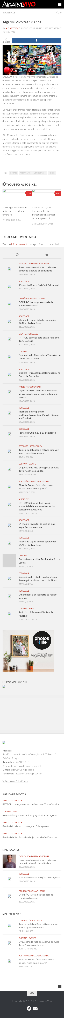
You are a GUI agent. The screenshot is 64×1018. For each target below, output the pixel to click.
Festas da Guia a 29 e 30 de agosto (37, 432)
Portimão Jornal (40, 263)
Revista (52, 173)
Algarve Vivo (12, 28)
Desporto (23, 446)
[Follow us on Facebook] (29, 1008)
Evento (22, 334)
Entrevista (24, 263)
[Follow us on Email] (35, 1008)
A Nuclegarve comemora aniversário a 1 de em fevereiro (15, 211)
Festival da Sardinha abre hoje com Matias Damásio (30, 837)
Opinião (23, 298)
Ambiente (24, 387)
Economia (24, 573)
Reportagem (36, 446)
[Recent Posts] (17, 255)
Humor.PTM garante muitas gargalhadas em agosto (30, 815)
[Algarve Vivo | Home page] (24, 4)
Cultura (23, 351)
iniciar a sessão (19, 244)
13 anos (13, 173)
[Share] (36, 40)
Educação (35, 387)
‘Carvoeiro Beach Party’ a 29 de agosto (39, 285)
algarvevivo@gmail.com (22, 769)
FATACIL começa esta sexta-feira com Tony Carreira (31, 804)
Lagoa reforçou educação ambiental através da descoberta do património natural (38, 394)
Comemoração (40, 173)
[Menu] (59, 4)
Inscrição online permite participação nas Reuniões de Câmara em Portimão (39, 415)
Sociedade (9, 12)
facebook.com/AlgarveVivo (28, 773)
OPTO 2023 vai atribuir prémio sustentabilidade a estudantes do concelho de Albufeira (37, 506)
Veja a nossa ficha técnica (15, 781)
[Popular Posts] (47, 255)
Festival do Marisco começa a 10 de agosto (26, 826)
